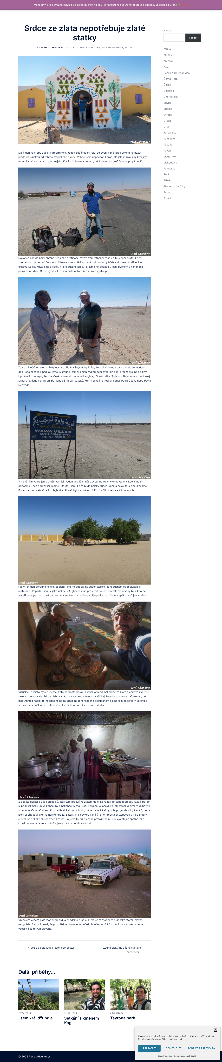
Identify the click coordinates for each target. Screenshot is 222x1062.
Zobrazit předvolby (201, 1048)
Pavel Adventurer (52, 47)
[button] (215, 1030)
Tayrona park (122, 1018)
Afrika (83, 47)
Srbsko (167, 180)
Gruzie (167, 120)
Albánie (168, 55)
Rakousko (169, 168)
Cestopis (94, 47)
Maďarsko (169, 156)
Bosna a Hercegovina (176, 73)
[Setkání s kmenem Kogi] (84, 994)
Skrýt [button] (185, 4)
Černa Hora (170, 78)
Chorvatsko (170, 96)
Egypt (167, 102)
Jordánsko (169, 132)
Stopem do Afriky (112, 47)
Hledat (167, 30)
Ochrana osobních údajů (185, 1056)
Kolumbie (169, 138)
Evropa (167, 114)
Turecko (168, 198)
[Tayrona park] (130, 994)
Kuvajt (167, 150)
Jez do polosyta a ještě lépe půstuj (52, 947)
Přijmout (149, 1048)
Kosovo (168, 144)
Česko (167, 84)
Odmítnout (173, 1048)
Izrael (166, 126)
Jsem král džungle (35, 1018)
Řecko (167, 174)
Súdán (129, 47)
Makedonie (170, 162)
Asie (166, 67)
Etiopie (167, 108)
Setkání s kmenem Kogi (81, 1020)
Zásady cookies (165, 1056)
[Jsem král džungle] (38, 994)
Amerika (168, 61)
